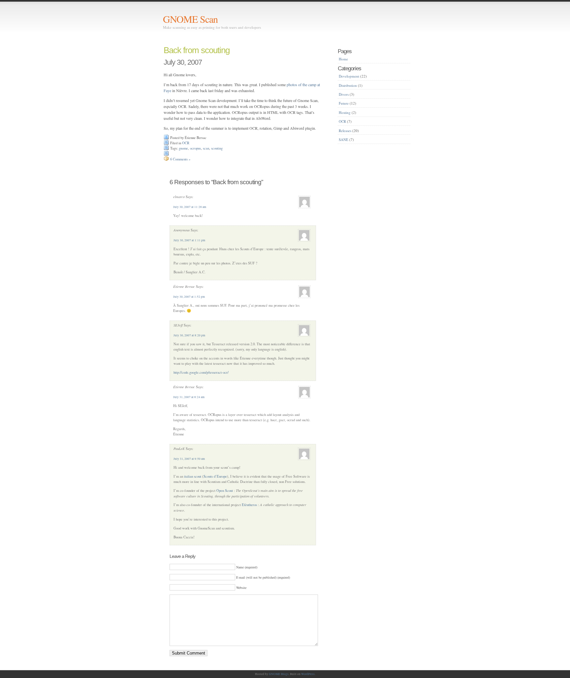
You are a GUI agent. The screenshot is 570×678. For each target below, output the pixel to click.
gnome (183, 148)
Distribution (348, 85)
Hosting (345, 112)
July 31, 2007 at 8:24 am (189, 397)
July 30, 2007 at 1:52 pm (189, 297)
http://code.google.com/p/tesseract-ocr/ (201, 372)
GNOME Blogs (279, 674)
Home (343, 58)
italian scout (192, 476)
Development (349, 76)
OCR (185, 143)
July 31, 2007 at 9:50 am (189, 459)
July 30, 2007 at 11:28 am (189, 207)
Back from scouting (197, 50)
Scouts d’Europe (215, 476)
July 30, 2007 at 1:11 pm (189, 240)
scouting (217, 148)
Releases (345, 130)
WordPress (308, 674)
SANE (343, 139)
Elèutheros (249, 504)
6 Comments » (180, 159)
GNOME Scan (190, 18)
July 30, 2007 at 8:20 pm (189, 335)
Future (344, 103)
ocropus (195, 148)
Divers (344, 94)
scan (206, 148)
